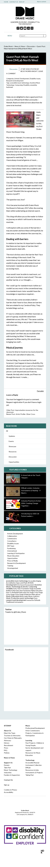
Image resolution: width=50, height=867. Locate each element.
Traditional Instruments (14, 602)
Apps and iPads (21, 583)
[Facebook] (18, 28)
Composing (19, 85)
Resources (13, 452)
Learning (28, 740)
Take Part (7, 768)
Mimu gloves (36, 594)
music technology (26, 598)
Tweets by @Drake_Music (15, 612)
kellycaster (22, 592)
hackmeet (9, 87)
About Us (7, 731)
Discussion (13, 457)
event (8, 590)
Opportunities (14, 462)
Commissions (12, 539)
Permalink (40, 391)
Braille (23, 587)
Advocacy (7, 740)
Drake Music (25, 13)
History (6, 743)
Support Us (8, 763)
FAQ (5, 750)
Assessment (29, 585)
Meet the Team (9, 733)
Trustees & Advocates (12, 735)
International (12, 551)
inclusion (15, 592)
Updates (12, 436)
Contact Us (13, 2)
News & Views (20, 46)
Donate (6, 765)
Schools (37, 600)
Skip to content (41, 1)
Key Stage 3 (11, 594)
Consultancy (11, 541)
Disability (26, 85)
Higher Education (36, 591)
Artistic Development (21, 79)
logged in (20, 399)
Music (27, 726)
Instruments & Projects (34, 772)
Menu (10, 36)
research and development (16, 600)
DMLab (28, 768)
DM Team (10, 546)
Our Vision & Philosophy (13, 738)
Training (10, 566)
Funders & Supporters (12, 775)
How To (9, 592)
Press (35, 598)
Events (11, 441)
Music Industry (33, 596)
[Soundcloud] (28, 28)
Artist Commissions (32, 731)
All (7, 431)
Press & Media (12, 561)
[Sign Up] (31, 28)
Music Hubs (24, 596)
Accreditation (11, 583)
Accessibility (8, 792)
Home (6, 2)
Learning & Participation (16, 553)
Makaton (28, 594)
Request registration (14, 402)
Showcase (12, 446)
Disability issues (35, 79)
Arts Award (21, 585)
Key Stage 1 (31, 592)
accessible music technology (19, 83)
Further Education (17, 591)
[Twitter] (21, 28)
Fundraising (11, 548)
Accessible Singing (34, 581)
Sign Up (21, 2)
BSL (27, 587)
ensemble (33, 85)
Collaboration (12, 536)
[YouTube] (25, 28)
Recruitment (8, 745)
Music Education (13, 556)
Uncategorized (12, 568)
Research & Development (14, 81)
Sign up (6, 785)
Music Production (13, 598)
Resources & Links (32, 770)
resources (30, 600)
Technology (29, 760)
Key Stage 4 (20, 594)
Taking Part (29, 775)
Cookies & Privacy (10, 790)
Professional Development (35, 728)
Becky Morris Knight (29, 71)
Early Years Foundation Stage (23, 589)
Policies (7, 753)
